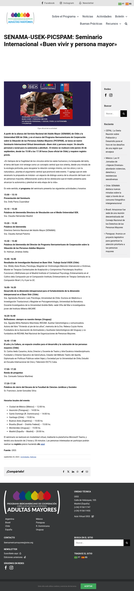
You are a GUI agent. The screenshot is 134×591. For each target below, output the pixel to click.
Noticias (33, 457)
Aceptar (88, 586)
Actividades (25, 457)
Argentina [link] (9, 519)
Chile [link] (7, 526)
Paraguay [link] (40, 522)
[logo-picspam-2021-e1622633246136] (20, 13)
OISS (76, 496)
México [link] (39, 519)
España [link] (8, 529)
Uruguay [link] (40, 529)
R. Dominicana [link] (43, 526)
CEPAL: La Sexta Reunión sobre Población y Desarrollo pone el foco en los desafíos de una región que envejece (115, 141)
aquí (43, 444)
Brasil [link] (7, 522)
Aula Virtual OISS (82, 516)
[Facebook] (105, 95)
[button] (126, 23)
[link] (32, 492)
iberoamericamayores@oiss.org (18, 542)
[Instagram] (110, 95)
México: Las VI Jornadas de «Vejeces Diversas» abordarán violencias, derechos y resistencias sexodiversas (115, 169)
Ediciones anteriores (13, 557)
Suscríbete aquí (11, 553)
